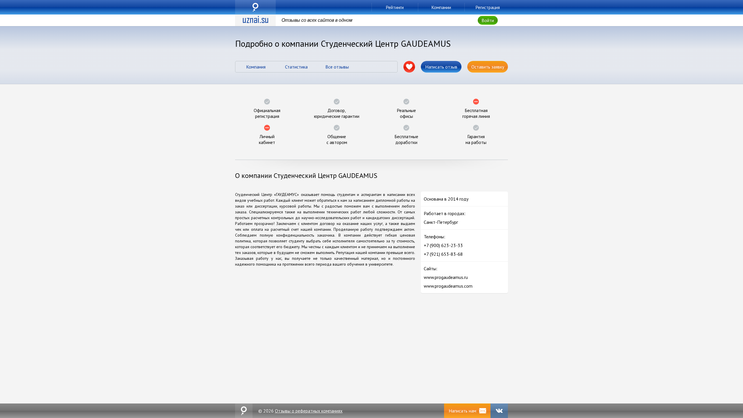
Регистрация (487, 7)
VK (499, 410)
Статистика (296, 67)
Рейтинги (395, 7)
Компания (256, 67)
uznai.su (255, 7)
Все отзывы (337, 67)
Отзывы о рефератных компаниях (308, 411)
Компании (441, 7)
